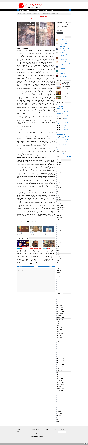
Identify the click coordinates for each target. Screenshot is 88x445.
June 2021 (59, 413)
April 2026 (59, 303)
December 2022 (60, 382)
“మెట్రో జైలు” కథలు (60, 180)
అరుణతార (59, 240)
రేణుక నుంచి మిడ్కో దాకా (45, 232)
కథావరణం (42, 16)
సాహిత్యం (33, 10)
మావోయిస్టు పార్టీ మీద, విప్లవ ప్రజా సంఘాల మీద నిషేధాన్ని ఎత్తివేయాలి (65, 63)
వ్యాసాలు (58, 237)
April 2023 (59, 374)
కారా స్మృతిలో (59, 184)
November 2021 (60, 404)
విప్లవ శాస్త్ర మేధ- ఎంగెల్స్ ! (65, 92)
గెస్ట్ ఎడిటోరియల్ (60, 174)
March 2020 (59, 421)
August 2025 (60, 319)
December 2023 (60, 358)
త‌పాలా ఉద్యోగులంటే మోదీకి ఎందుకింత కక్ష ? (65, 49)
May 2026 (59, 302)
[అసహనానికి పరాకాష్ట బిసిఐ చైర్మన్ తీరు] (58, 87)
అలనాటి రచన (59, 199)
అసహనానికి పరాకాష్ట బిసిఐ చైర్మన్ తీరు (66, 87)
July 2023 (59, 368)
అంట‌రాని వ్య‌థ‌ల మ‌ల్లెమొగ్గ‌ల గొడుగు (35, 250)
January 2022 (60, 400)
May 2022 (59, 392)
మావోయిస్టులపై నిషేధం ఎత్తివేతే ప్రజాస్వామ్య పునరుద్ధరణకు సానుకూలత (65, 54)
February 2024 (60, 355)
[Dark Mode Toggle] (85, 443)
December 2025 (60, 311)
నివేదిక (58, 260)
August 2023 (60, 366)
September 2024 (60, 341)
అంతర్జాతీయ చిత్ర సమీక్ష (61, 182)
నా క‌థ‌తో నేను (59, 229)
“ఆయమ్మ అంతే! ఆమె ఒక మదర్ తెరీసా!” (64, 67)
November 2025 (60, 313)
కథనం (58, 250)
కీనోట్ (58, 213)
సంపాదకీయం (27, 10)
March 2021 (59, 419)
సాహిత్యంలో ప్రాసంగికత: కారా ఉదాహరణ (35, 232)
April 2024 (59, 351)
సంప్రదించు (52, 10)
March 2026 (59, 305)
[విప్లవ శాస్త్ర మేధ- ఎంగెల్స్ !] (58, 93)
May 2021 (59, 415)
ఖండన (58, 278)
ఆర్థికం (58, 284)
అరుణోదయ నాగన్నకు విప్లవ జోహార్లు (62, 148)
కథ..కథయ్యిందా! (60, 217)
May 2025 (59, 325)
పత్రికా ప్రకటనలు (45, 10)
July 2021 (59, 411)
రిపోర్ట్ (58, 246)
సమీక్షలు (58, 256)
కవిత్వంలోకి (59, 231)
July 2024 (59, 345)
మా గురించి (22, 10)
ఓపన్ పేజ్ (59, 164)
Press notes (59, 191)
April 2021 (59, 417)
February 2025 (60, 331)
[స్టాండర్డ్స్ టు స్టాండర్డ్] (58, 97)
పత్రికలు (38, 10)
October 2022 (60, 386)
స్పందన (58, 280)
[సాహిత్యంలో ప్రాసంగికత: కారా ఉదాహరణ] (36, 229)
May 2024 (59, 349)
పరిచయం (59, 170)
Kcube (58, 108)
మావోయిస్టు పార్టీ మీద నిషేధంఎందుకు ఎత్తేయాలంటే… (65, 40)
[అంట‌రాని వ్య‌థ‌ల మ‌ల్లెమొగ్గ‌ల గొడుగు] (36, 243)
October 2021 (60, 406)
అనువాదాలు (59, 264)
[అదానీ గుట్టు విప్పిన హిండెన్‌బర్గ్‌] (23, 243)
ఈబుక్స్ (58, 276)
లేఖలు (58, 288)
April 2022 (59, 394)
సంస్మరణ (58, 201)
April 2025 (59, 327)
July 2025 (59, 321)
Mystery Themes (28, 444)
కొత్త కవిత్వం (59, 203)
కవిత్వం (58, 248)
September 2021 (60, 408)
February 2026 (60, 307)
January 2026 (60, 309)
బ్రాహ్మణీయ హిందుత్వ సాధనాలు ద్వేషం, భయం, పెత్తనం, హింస (64, 44)
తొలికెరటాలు (59, 272)
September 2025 (60, 317)
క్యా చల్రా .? (59, 197)
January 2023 (60, 380)
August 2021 (60, 410)
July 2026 (59, 298)
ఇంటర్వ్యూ (59, 172)
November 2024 (60, 337)
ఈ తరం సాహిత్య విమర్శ (61, 207)
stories (58, 268)
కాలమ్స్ (46, 16)
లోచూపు (58, 176)
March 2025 (59, 329)
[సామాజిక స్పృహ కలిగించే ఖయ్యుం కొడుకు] (23, 229)
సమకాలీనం (44, 248)
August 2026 (60, 296)
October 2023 (60, 362)
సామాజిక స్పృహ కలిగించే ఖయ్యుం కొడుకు (22, 232)
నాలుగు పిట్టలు (62, 73)
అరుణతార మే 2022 (51, 266)
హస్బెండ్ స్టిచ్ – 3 (60, 187)
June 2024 (59, 347)
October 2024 (60, 339)
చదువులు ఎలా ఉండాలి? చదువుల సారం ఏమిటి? (64, 58)
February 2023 (60, 378)
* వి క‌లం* (59, 239)
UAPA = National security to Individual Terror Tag (66, 83)
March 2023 (59, 376)
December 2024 (60, 335)
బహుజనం (59, 244)
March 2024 (59, 353)
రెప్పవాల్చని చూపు (64, 71)
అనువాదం (59, 254)
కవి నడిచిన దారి (60, 235)
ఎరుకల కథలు (59, 195)
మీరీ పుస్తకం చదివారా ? (61, 185)
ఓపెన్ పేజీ (59, 211)
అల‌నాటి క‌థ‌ (59, 162)
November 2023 (60, 360)
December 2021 (60, 402)
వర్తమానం (59, 258)
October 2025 (60, 315)
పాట (58, 282)
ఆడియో (58, 290)
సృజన (58, 252)
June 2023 (59, 370)
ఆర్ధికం (18, 248)
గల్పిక (58, 189)
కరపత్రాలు (59, 270)
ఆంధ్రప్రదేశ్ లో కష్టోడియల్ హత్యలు (63, 153)
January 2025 (60, 333)
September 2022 (60, 388)
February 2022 (60, 398)
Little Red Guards (63, 76)
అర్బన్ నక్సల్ (66, 125)
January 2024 (60, 357)
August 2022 (60, 390)
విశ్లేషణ (58, 233)
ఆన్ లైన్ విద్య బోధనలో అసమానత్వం (48, 250)
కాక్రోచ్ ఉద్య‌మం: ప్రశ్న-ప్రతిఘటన (63, 105)
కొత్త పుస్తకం (59, 215)
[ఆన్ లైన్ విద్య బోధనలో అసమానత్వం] (49, 243)
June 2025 (59, 323)
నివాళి (58, 266)
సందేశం (58, 262)
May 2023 (59, 372)
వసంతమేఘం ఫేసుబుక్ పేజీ (51, 429)
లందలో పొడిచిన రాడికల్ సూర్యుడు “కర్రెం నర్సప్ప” (63, 133)
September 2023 (60, 364)
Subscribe (60, 33)
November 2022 (60, 384)
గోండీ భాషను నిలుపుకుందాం (61, 109)
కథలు (58, 168)
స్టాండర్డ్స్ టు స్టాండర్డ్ (64, 96)
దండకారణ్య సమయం (60, 178)
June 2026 (59, 300)
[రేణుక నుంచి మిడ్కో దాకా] (48, 229)
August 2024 (60, 343)
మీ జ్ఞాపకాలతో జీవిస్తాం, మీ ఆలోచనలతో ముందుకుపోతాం (63, 144)
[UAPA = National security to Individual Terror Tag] (58, 83)
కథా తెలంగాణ (59, 227)
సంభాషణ (58, 286)
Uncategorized (60, 205)
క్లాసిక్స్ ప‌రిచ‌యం (60, 242)
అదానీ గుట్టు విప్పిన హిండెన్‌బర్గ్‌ (21, 250)
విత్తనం (65, 127)
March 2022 (59, 396)
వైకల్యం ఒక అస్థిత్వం (20, 266)
